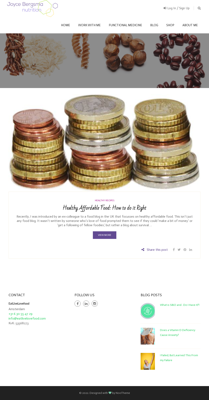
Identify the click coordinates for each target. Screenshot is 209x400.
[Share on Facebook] (174, 250)
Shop (170, 25)
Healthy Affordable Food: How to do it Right (104, 208)
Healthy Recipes (104, 200)
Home (65, 25)
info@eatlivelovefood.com (27, 318)
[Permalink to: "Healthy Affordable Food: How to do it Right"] (104, 143)
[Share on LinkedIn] (190, 250)
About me (190, 25)
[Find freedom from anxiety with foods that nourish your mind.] (32, 8)
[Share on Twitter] (179, 250)
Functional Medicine (125, 25)
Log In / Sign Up (178, 8)
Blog (154, 25)
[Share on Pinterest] (184, 250)
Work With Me (89, 25)
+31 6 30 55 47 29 (20, 314)
